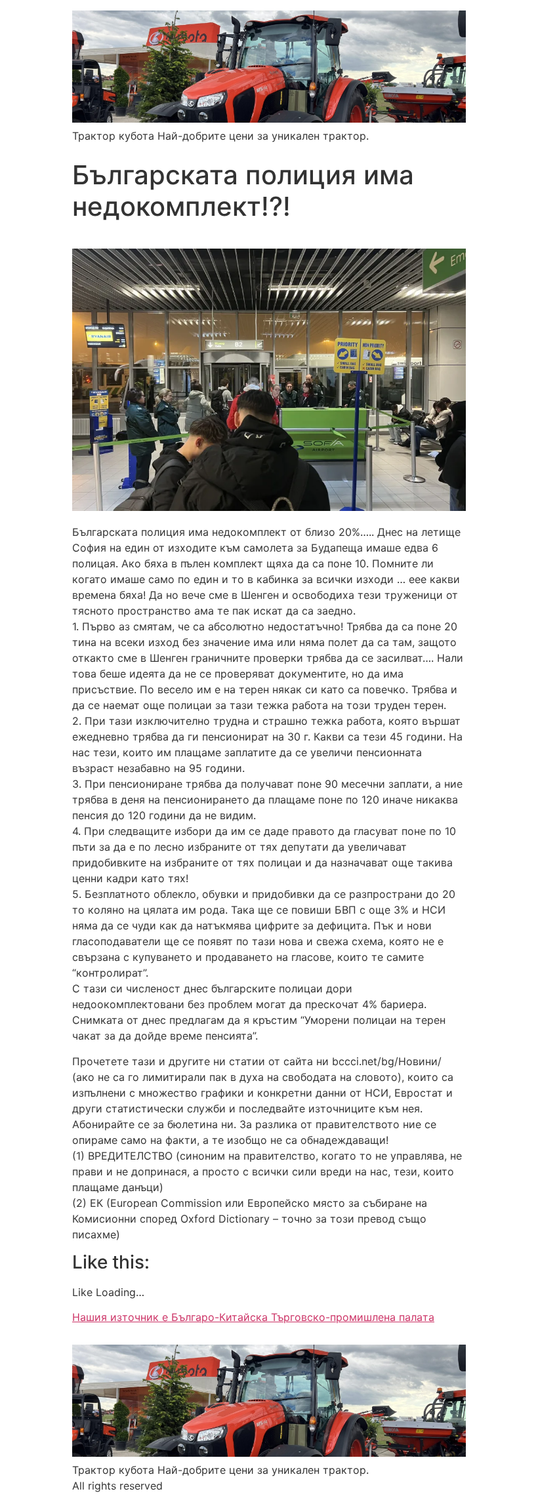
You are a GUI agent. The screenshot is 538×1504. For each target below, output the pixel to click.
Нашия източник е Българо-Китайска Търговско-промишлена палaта (253, 1317)
